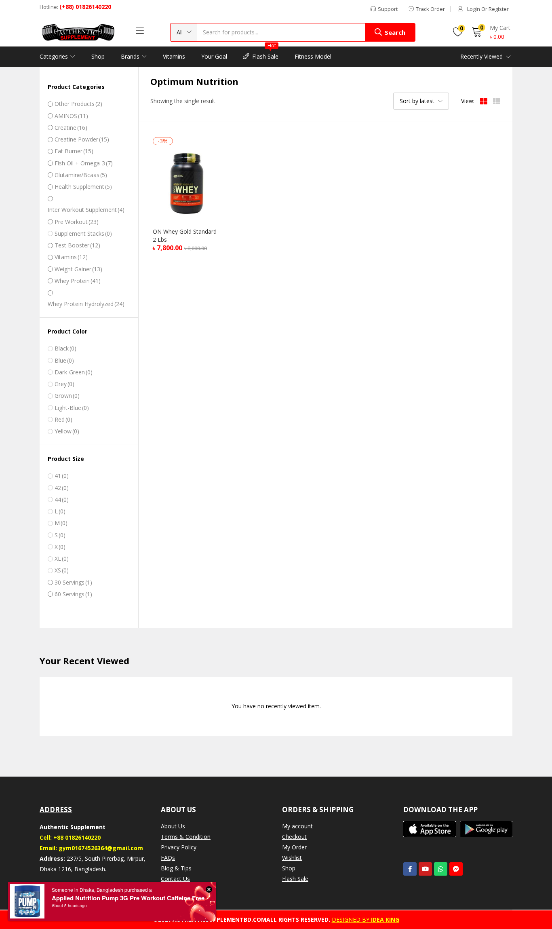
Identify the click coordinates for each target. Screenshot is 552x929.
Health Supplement (83, 186)
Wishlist (292, 857)
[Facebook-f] (410, 869)
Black (65, 348)
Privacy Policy (178, 847)
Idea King (384, 919)
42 (62, 488)
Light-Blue (72, 408)
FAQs (168, 857)
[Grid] (483, 101)
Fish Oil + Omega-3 (84, 163)
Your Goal (214, 56)
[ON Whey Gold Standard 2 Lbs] (187, 182)
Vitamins (174, 56)
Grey (64, 384)
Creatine (71, 127)
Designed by (350, 919)
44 (62, 499)
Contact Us (175, 879)
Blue (64, 360)
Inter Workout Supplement (86, 209)
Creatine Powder (82, 139)
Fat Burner (74, 151)
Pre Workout (77, 222)
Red (63, 419)
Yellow (67, 431)
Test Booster (77, 245)
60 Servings (73, 594)
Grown (67, 395)
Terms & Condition (186, 836)
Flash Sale (265, 53)
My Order (294, 847)
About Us (173, 826)
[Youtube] (425, 869)
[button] (184, 32)
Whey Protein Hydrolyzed (86, 304)
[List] (496, 101)
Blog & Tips (176, 868)
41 (62, 475)
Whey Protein (78, 281)
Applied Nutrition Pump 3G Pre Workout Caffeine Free (128, 897)
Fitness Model (313, 56)
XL (62, 558)
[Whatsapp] (440, 869)
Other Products (78, 104)
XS (62, 570)
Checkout (294, 836)
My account (297, 826)
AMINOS (71, 116)
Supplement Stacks (83, 233)
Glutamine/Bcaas (81, 175)
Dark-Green (74, 372)
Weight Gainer (78, 269)
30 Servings (73, 582)
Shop (98, 56)
